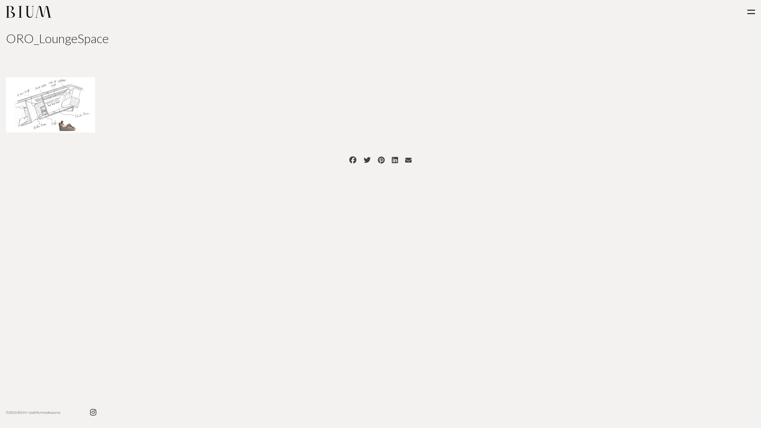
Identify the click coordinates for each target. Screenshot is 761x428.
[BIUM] (28, 12)
